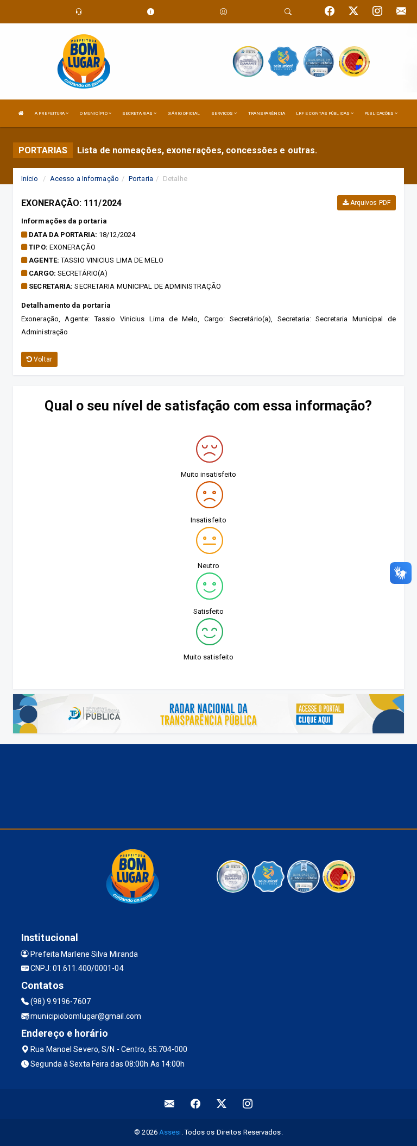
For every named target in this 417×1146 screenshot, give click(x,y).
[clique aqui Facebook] (195, 1103)
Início (30, 179)
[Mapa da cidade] (208, 785)
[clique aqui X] (221, 1103)
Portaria (141, 179)
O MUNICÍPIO (94, 113)
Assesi (170, 1132)
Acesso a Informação (84, 179)
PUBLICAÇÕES (379, 113)
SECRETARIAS (138, 113)
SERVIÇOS (223, 113)
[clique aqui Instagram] (247, 1103)
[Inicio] (21, 113)
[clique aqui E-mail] (169, 1103)
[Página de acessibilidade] (223, 12)
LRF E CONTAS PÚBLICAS (323, 113)
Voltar (42, 359)
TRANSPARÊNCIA (266, 113)
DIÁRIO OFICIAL (183, 113)
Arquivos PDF (369, 203)
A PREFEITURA (50, 113)
